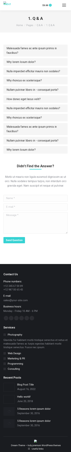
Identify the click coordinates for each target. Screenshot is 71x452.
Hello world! (24, 396)
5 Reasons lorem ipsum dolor (34, 408)
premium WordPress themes (46, 445)
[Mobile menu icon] (64, 5)
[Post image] (9, 387)
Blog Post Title (25, 384)
